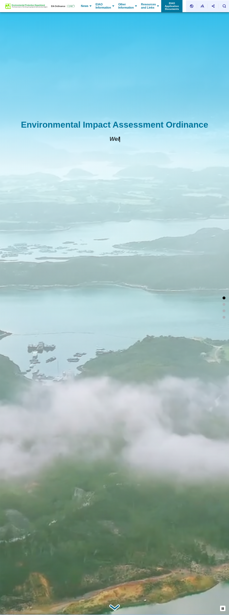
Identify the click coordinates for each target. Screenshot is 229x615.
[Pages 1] (224, 304)
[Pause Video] (222, 608)
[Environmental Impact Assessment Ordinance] (224, 298)
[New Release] (224, 317)
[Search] (224, 6)
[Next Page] (114, 607)
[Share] (213, 6)
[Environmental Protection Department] (26, 6)
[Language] (191, 6)
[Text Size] (202, 6)
